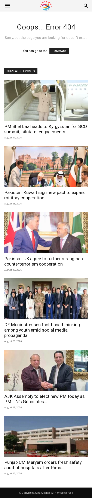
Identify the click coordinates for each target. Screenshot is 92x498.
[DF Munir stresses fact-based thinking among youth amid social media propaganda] (46, 299)
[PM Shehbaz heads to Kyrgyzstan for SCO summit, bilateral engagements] (46, 100)
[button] (7, 6)
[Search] (86, 6)
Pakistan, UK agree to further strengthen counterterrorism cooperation (43, 261)
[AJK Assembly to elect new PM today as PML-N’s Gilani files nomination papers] (46, 370)
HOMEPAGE (59, 51)
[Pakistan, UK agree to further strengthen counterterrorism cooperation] (46, 232)
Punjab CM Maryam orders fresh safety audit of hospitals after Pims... (43, 465)
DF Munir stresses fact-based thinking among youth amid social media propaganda (42, 330)
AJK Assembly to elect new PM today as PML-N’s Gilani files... (44, 399)
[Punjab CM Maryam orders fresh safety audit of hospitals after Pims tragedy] (46, 436)
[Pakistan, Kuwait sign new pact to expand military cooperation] (46, 166)
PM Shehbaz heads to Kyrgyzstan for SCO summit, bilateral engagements (45, 129)
